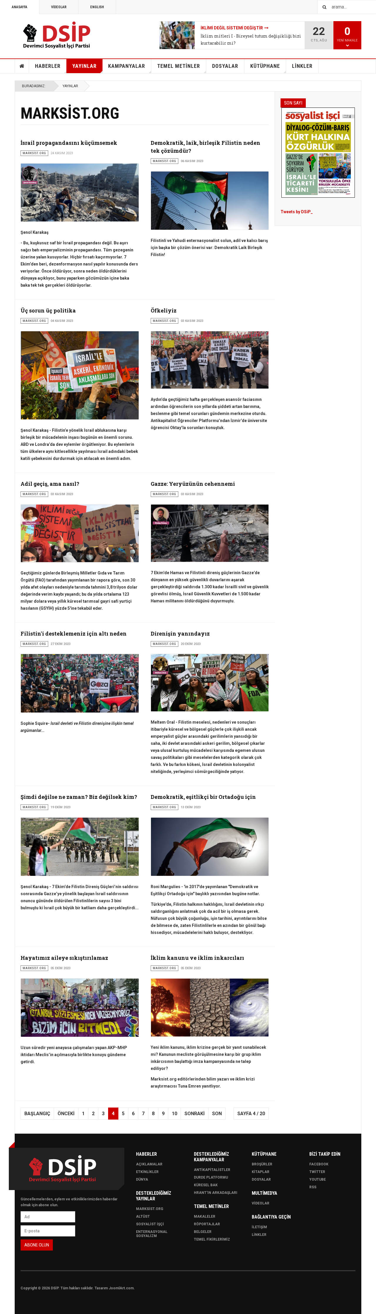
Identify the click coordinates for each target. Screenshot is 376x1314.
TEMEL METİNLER (178, 66)
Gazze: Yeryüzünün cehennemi (193, 483)
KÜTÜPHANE (265, 66)
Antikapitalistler (212, 1170)
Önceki (66, 1113)
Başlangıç (37, 1113)
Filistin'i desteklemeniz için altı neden (74, 633)
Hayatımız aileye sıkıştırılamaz (64, 957)
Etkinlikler (147, 1172)
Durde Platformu (211, 1177)
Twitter (317, 1172)
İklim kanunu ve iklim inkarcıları (197, 957)
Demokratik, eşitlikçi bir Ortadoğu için (203, 796)
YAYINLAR (84, 66)
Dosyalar (261, 1179)
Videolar (260, 1203)
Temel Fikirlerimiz (212, 1239)
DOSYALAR (225, 66)
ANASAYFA (19, 7)
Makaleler (204, 1216)
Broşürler (262, 1164)
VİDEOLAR (58, 7)
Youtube (317, 1179)
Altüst (143, 1216)
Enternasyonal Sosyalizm (151, 1234)
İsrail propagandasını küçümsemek (69, 142)
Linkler (259, 1235)
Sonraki (194, 1113)
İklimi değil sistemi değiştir (232, 28)
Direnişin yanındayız (180, 633)
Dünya (142, 1179)
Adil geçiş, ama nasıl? (50, 483)
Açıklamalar (149, 1164)
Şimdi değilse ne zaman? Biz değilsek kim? (79, 796)
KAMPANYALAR (126, 66)
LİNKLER (302, 66)
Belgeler (203, 1232)
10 (174, 1113)
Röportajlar (207, 1224)
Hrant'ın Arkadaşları (215, 1193)
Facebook (318, 1164)
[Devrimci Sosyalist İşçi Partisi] (57, 35)
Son (217, 1113)
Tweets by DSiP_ (297, 211)
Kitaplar (260, 1172)
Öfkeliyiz (164, 310)
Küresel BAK (206, 1185)
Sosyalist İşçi (150, 1224)
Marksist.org (149, 1209)
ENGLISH (97, 7)
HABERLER (48, 66)
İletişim (259, 1227)
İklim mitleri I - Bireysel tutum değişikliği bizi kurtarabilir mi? (251, 39)
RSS (312, 1187)
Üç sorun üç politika (48, 310)
